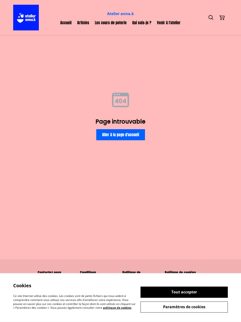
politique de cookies (117, 308)
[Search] (211, 17)
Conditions (88, 273)
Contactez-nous (49, 273)
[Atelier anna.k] (26, 17)
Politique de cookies (180, 273)
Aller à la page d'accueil (120, 134)
